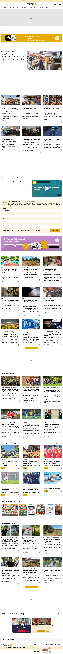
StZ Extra (46, 7)
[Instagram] (35, 645)
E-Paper (6, 4)
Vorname (4, 213)
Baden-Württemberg (21, 7)
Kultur (41, 7)
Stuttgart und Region (11, 7)
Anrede (4, 208)
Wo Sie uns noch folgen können (55, 644)
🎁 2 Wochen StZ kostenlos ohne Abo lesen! (31, 0)
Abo (55, 4)
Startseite (3, 7)
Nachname (5, 218)
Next (52, 625)
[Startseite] (3, 639)
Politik (28, 7)
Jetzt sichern (36, 651)
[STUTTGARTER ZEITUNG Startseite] (31, 4)
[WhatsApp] (37, 645)
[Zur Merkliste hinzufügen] (23, 64)
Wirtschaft (33, 7)
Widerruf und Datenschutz (37, 230)
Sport (38, 7)
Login (60, 4)
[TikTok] (40, 645)
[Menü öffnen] (2, 4)
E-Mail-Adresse (6, 224)
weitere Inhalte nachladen (31, 348)
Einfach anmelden (55, 230)
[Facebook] (42, 645)
